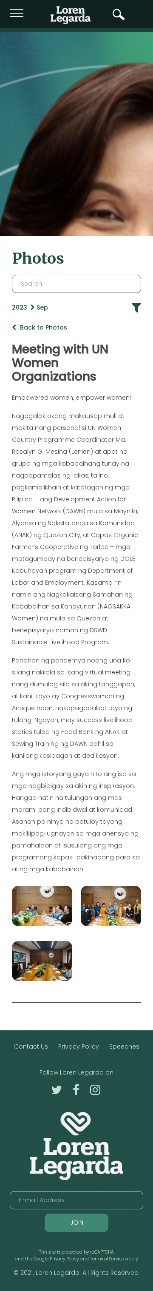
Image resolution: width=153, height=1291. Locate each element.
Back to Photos (42, 327)
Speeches (124, 1046)
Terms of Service (107, 1259)
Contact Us (31, 1046)
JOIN (76, 1222)
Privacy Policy (78, 1046)
